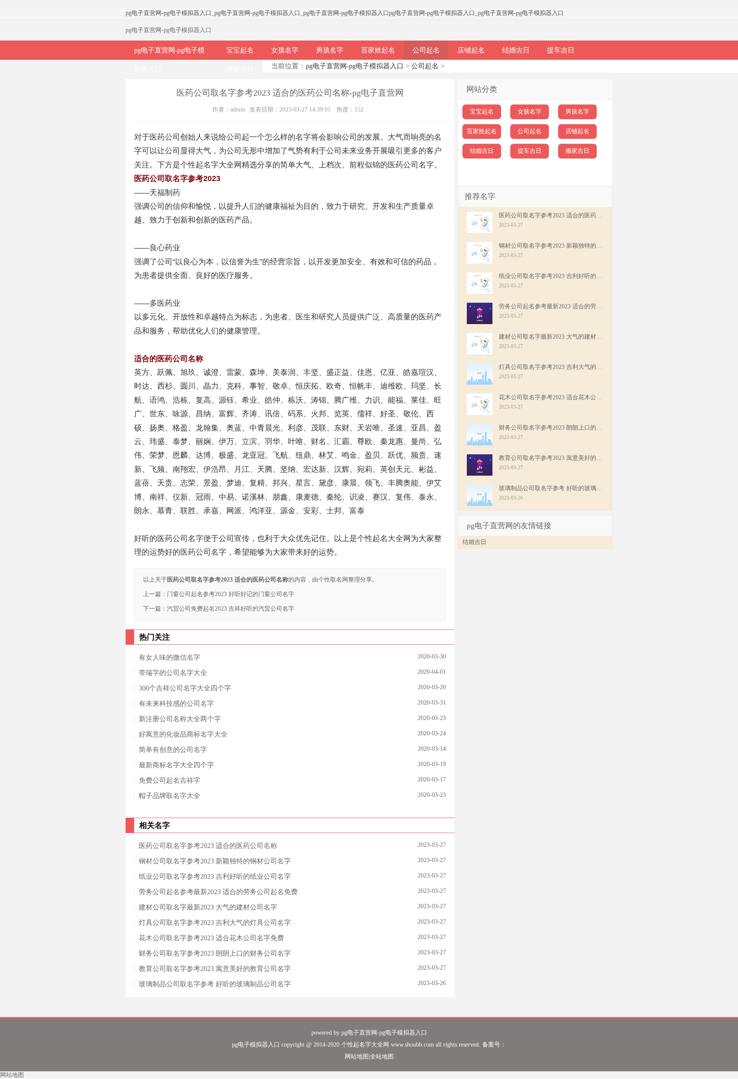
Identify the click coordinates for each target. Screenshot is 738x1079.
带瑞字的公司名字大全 (173, 672)
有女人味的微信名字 (169, 657)
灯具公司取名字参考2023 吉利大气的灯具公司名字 (215, 922)
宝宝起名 (240, 50)
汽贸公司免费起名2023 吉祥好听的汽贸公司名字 (230, 608)
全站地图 (382, 1056)
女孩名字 (285, 50)
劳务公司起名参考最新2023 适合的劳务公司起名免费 (218, 891)
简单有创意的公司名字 (173, 749)
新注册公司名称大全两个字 (180, 718)
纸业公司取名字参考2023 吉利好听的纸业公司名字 (215, 876)
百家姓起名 (378, 50)
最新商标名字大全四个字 (176, 765)
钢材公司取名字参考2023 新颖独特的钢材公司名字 (215, 861)
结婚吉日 (516, 50)
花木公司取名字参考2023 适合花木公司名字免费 (211, 938)
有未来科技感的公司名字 (176, 703)
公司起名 (426, 50)
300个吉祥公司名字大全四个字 (185, 688)
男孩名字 (329, 50)
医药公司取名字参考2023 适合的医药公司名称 (208, 845)
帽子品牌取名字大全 (169, 795)
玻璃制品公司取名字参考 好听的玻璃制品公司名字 (215, 984)
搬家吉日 (240, 69)
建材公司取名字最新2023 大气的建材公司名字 (208, 907)
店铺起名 (471, 50)
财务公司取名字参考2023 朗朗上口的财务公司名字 (215, 953)
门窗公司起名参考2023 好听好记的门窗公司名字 (230, 594)
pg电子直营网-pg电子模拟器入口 (168, 13)
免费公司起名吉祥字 (169, 780)
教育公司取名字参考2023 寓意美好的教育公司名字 (215, 968)
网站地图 (357, 1056)
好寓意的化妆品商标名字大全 (183, 734)
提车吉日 (560, 50)
